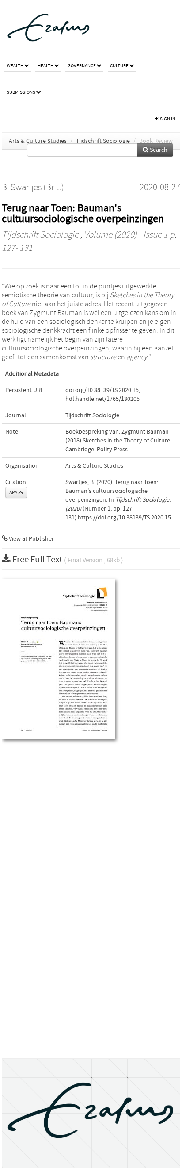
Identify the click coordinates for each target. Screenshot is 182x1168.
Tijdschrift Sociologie (103, 141)
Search (157, 150)
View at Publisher (31, 538)
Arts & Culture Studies (38, 141)
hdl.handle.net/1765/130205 (102, 399)
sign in (167, 119)
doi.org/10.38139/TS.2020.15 (102, 390)
